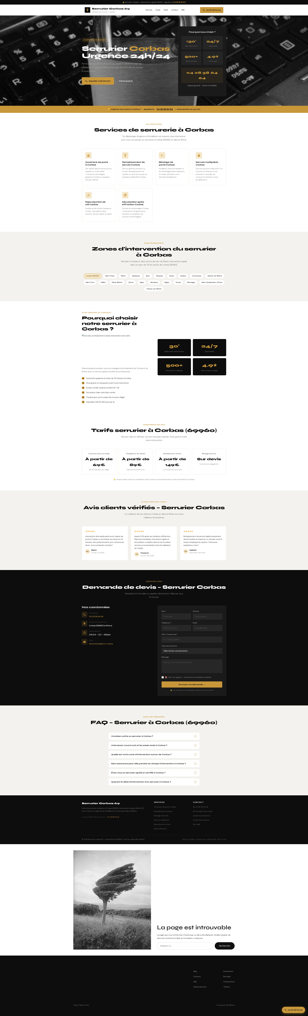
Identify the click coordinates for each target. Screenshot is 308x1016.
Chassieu (159, 276)
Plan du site (221, 839)
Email (195, 623)
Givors (131, 282)
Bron (148, 276)
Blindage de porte (161, 816)
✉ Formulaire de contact (203, 811)
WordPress (230, 1005)
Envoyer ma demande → (192, 684)
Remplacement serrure (163, 811)
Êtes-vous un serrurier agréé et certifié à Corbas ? (138, 773)
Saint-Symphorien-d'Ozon (212, 282)
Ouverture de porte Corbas (165, 807)
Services (149, 10)
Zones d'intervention (201, 820)
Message (165, 657)
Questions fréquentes (201, 816)
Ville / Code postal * (170, 634)
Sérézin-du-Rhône (215, 276)
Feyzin (171, 276)
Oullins (103, 282)
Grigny (166, 282)
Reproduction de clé (162, 824)
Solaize (183, 276)
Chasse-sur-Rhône (154, 289)
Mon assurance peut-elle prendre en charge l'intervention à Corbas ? (148, 763)
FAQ (182, 10)
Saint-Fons (90, 282)
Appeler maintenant (100, 81)
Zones (158, 10)
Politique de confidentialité (206, 839)
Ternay (178, 282)
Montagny (191, 282)
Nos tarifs (196, 824)
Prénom (196, 611)
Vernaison (154, 282)
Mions (123, 276)
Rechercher (224, 945)
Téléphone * (166, 623)
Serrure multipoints (161, 820)
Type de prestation (169, 646)
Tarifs (166, 10)
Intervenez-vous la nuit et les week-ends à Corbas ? (139, 745)
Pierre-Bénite (117, 282)
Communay (196, 276)
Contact (174, 10)
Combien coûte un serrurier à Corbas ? (132, 736)
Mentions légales (188, 839)
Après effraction (160, 829)
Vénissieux (136, 276)
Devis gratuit (126, 81)
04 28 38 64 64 (179, 2)
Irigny (142, 282)
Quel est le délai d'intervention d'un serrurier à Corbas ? (141, 782)
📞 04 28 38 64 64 (200, 807)
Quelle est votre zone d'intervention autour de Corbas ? (141, 754)
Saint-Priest (110, 276)
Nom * (164, 611)
